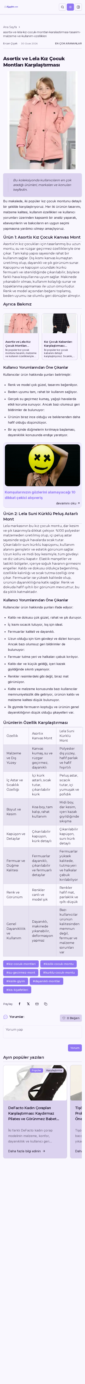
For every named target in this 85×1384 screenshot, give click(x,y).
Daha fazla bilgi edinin (24, 1151)
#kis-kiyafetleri (17, 990)
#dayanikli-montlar (46, 981)
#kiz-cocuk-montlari (21, 964)
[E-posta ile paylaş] (37, 1003)
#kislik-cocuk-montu (58, 964)
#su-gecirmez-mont (20, 972)
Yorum (74, 1048)
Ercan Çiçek (10, 43)
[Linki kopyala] (45, 1003)
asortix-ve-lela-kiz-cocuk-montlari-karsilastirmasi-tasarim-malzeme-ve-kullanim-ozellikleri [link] (42, 34)
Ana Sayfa (10, 27)
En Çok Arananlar (68, 43)
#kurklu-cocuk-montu (59, 972)
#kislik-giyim (15, 981)
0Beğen (73, 1018)
